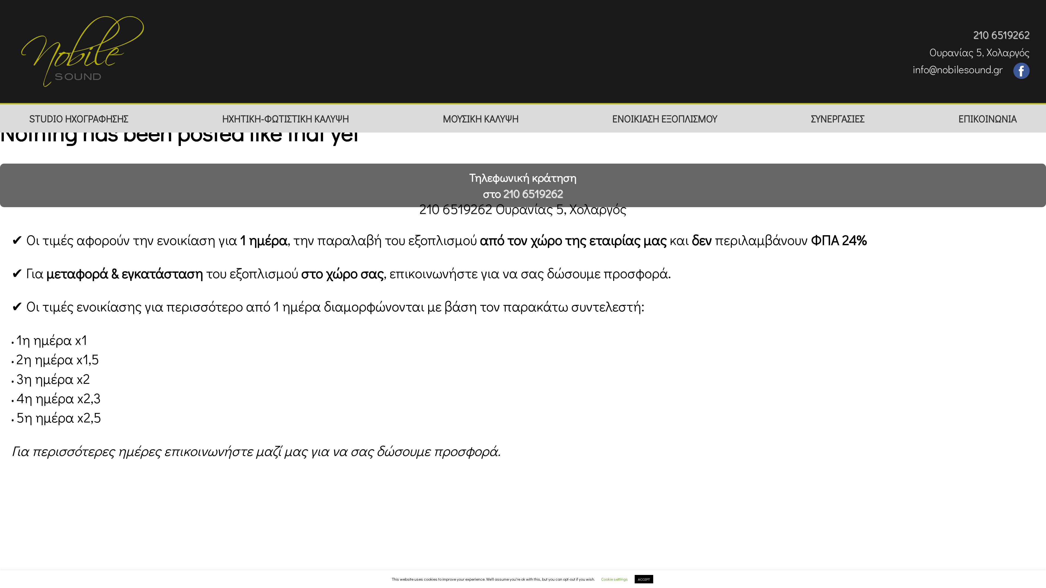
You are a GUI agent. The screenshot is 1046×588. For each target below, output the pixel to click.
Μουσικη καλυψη (481, 118)
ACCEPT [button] (644, 579)
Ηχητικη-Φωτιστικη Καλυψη (285, 118)
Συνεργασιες (838, 118)
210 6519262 (1001, 34)
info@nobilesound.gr (958, 69)
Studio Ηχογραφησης (78, 118)
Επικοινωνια (988, 118)
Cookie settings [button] (614, 579)
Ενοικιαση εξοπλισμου (664, 118)
